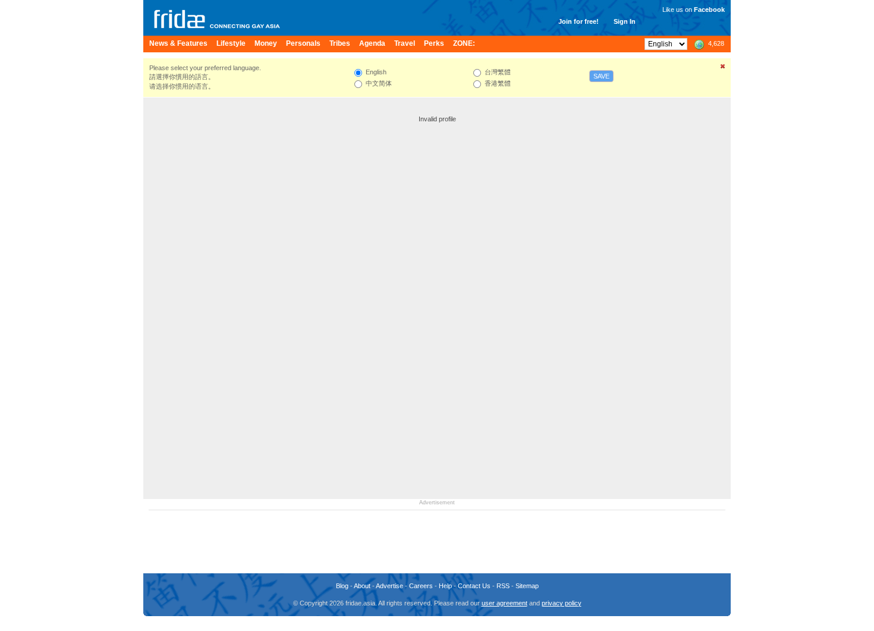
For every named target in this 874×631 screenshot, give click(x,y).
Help (445, 585)
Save (601, 76)
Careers (421, 585)
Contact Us (474, 585)
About (362, 585)
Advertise (389, 585)
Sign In (625, 21)
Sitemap (527, 585)
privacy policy (561, 603)
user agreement (504, 603)
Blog (342, 585)
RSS (503, 585)
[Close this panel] (723, 68)
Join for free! (578, 21)
